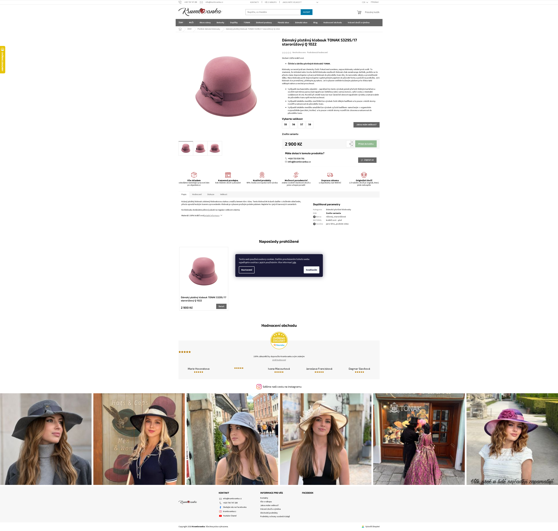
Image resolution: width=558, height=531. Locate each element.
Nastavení (246, 269)
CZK (364, 2)
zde (294, 262)
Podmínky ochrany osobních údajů (275, 516)
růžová (329, 216)
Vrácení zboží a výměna (270, 509)
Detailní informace (212, 215)
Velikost (223, 194)
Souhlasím (311, 269)
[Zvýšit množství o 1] (352, 142)
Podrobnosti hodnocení (317, 52)
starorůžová (340, 216)
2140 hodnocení (279, 360)
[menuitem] (181, 22)
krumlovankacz (229, 511)
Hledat (306, 12)
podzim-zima (342, 223)
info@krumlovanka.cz (299, 161)
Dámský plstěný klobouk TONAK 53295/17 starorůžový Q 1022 (203, 299)
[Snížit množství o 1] (352, 145)
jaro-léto (330, 223)
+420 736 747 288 (230, 502)
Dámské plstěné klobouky (338, 209)
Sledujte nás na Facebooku (235, 507)
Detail (221, 306)
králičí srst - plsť (334, 220)
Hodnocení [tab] (197, 194)
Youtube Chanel (229, 515)
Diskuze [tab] (210, 194)
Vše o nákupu (271, 2)
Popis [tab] (183, 194)
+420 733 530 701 (296, 158)
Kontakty (254, 2)
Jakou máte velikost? (292, 2)
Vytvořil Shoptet (372, 526)
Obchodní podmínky (269, 512)
